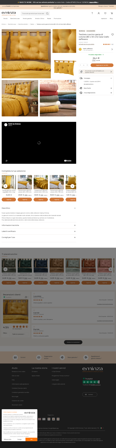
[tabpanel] (44, 18)
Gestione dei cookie (18, 400)
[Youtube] (53, 419)
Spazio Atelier (36, 375)
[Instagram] (58, 419)
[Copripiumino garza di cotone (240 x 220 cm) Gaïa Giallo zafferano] (41, 182)
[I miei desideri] (105, 13)
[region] (58, 24)
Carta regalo (55, 380)
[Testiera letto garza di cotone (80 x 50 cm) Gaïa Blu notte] (41, 265)
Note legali (15, 396)
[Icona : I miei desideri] (112, 34)
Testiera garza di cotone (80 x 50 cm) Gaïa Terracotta (89, 275)
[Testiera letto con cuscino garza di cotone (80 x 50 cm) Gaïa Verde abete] (25, 265)
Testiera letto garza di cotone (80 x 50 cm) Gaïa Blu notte (40, 275)
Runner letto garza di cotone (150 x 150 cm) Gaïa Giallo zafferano (56, 192)
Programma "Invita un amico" (60, 375)
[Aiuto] (92, 13)
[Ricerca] (47, 13)
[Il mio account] (99, 13)
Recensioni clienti (17, 405)
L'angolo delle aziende (58, 384)
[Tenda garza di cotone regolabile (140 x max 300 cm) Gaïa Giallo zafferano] (9, 182)
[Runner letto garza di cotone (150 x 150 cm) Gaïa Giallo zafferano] (57, 182)
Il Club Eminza (56, 371)
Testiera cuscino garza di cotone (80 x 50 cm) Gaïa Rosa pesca (104, 275)
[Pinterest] (49, 419)
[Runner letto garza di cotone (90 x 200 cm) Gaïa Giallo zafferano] (25, 182)
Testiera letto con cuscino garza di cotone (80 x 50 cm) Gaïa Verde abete (25, 276)
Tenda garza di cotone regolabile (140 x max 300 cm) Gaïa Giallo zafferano (9, 193)
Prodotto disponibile (95, 54)
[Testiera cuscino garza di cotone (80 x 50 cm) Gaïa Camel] (57, 265)
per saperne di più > (89, 84)
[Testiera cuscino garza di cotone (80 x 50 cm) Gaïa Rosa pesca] (104, 265)
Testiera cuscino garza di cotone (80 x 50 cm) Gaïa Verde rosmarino (9, 275)
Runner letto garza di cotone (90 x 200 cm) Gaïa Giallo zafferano (24, 192)
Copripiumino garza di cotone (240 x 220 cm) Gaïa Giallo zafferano (41, 192)
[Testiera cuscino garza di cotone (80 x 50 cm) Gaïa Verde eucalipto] (73, 265)
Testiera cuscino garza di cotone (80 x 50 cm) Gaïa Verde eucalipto (72, 275)
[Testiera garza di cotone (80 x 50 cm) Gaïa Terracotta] (89, 265)
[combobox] (18, 334)
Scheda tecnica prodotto (86, 44)
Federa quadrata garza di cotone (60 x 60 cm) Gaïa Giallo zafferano (72, 192)
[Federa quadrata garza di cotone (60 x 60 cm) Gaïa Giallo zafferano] (73, 182)
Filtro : (5, 333)
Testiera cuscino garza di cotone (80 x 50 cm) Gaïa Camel (57, 275)
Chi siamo (35, 371)
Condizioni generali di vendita (20, 392)
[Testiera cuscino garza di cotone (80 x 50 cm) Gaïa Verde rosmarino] (9, 265)
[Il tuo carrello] (112, 13)
